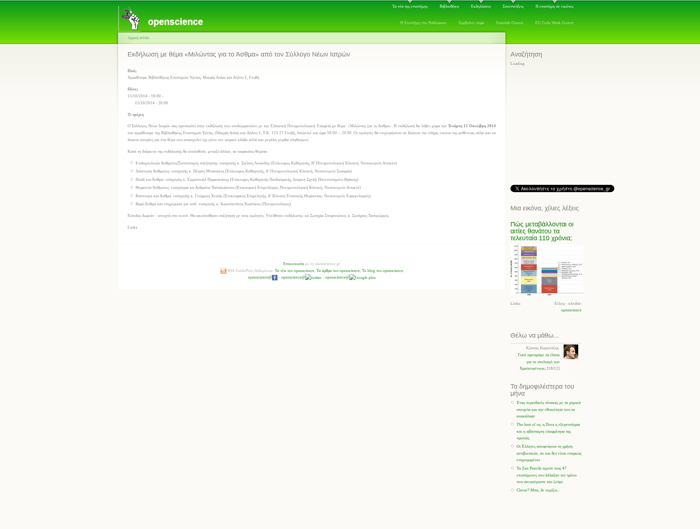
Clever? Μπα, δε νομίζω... (538, 490)
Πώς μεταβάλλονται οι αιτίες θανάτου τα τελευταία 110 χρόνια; (541, 231)
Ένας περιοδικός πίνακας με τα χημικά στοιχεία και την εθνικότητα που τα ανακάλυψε (549, 409)
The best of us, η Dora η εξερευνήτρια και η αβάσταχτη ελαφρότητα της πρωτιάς (548, 431)
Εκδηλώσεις (481, 6)
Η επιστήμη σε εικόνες (554, 6)
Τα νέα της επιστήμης (410, 6)
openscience (571, 310)
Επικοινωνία (293, 263)
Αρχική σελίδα (138, 38)
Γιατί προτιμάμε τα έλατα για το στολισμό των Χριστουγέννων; (539, 361)
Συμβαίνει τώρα (471, 22)
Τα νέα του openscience (294, 270)
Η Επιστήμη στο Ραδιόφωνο (423, 22)
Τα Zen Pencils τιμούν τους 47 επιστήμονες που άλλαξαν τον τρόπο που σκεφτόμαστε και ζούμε (547, 475)
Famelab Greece (509, 22)
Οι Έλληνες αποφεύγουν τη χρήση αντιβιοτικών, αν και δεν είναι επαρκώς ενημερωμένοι (549, 453)
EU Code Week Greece (554, 22)
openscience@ (260, 277)
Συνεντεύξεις (513, 6)
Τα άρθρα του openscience (338, 270)
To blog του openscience (382, 270)
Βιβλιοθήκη (449, 6)
